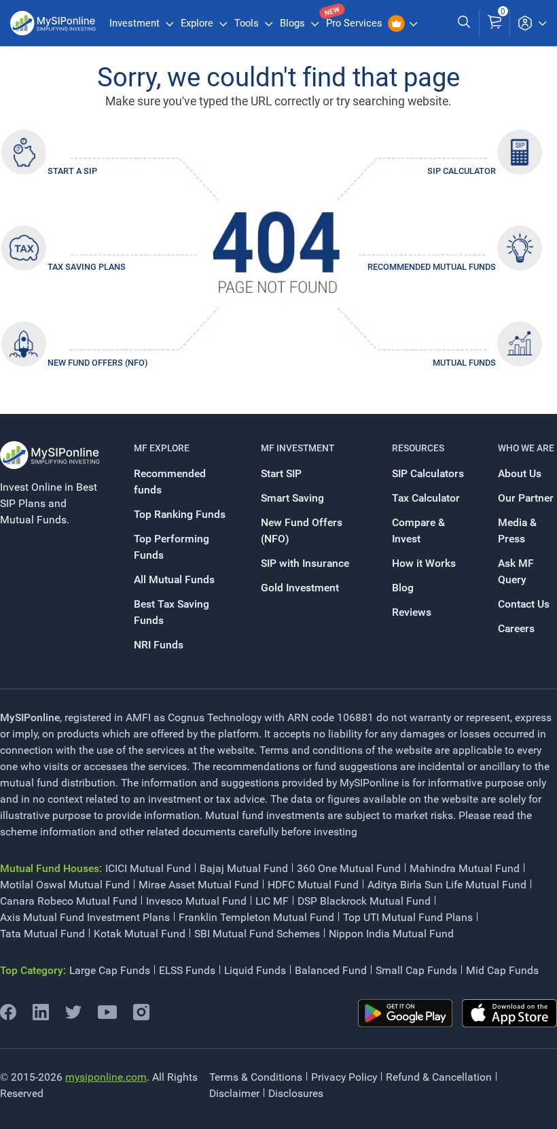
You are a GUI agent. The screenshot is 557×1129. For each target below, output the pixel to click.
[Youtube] (107, 1015)
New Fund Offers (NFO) (97, 363)
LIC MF (272, 900)
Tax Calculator (426, 497)
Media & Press (517, 530)
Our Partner (526, 497)
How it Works (424, 563)
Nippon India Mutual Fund (391, 933)
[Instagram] (141, 1016)
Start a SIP (72, 171)
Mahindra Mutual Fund (465, 868)
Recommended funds (170, 481)
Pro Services (355, 23)
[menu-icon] (532, 23)
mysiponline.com (106, 1077)
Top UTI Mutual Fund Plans (408, 917)
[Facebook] (8, 1016)
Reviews (411, 612)
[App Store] (509, 1013)
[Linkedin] (41, 1016)
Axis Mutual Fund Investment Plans (85, 917)
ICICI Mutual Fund (148, 868)
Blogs (294, 23)
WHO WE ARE (526, 447)
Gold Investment (300, 587)
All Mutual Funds (174, 579)
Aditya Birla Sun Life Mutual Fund (446, 884)
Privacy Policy (344, 1077)
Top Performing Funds (171, 546)
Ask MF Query (516, 571)
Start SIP (281, 473)
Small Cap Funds (416, 970)
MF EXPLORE (162, 447)
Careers (516, 628)
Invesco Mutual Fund (196, 900)
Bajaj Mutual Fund (244, 868)
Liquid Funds (255, 970)
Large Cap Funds (109, 970)
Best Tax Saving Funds (171, 612)
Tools (248, 23)
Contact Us (524, 603)
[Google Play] (405, 1013)
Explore (198, 23)
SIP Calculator (461, 171)
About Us (519, 473)
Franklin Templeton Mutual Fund (256, 917)
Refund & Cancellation (439, 1077)
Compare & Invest (418, 530)
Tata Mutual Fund (42, 933)
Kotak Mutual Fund (139, 933)
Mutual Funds (464, 363)
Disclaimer (234, 1093)
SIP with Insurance (305, 563)
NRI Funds (158, 644)
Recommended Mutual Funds (431, 267)
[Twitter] (73, 1016)
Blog (403, 587)
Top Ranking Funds (180, 514)
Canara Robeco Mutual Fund (68, 900)
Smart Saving (292, 497)
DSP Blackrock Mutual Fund (364, 900)
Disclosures (295, 1093)
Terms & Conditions (255, 1077)
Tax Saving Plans (87, 267)
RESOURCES (418, 447)
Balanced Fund (331, 970)
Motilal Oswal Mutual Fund (65, 884)
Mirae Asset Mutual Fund (199, 884)
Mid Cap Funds (502, 970)
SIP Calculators (428, 473)
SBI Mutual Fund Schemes (257, 933)
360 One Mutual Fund (349, 868)
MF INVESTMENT (297, 447)
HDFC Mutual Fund (313, 884)
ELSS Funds (187, 970)
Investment (135, 23)
